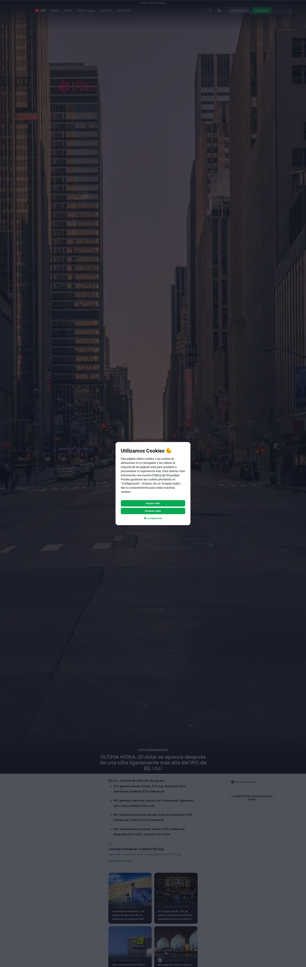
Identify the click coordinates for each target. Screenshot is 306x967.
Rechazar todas (153, 510)
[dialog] (153, 483)
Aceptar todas (153, 503)
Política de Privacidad (165, 475)
